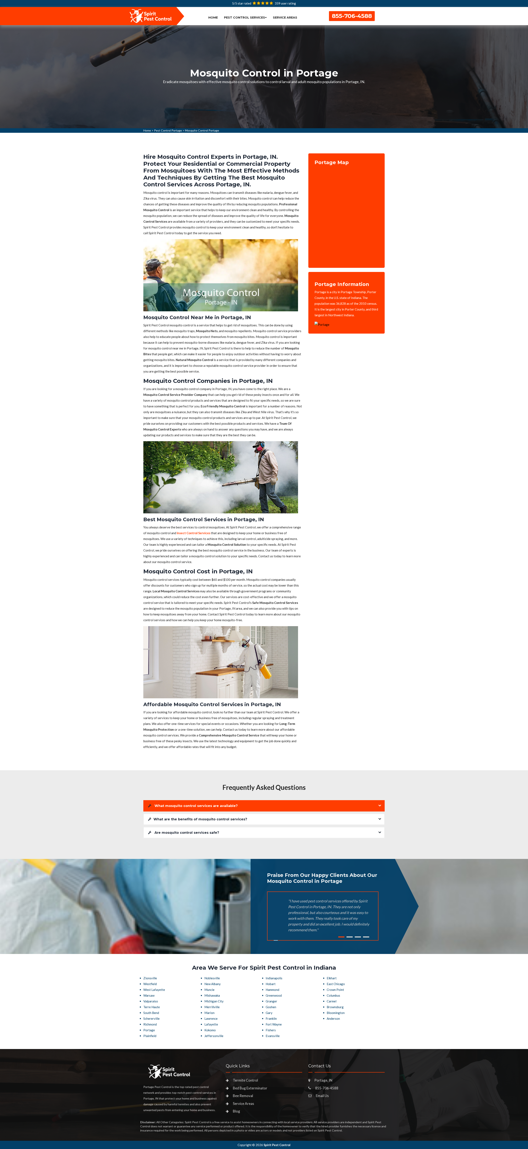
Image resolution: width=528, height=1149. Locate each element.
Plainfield (149, 1036)
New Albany (212, 984)
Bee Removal (243, 1096)
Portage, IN (323, 1080)
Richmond (150, 1024)
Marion (209, 1013)
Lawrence (211, 1018)
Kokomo (210, 1030)
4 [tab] (366, 936)
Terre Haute (151, 1007)
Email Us (322, 1096)
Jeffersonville (213, 1036)
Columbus (333, 995)
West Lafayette (154, 989)
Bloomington (336, 1013)
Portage (149, 1030)
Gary (269, 1013)
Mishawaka (212, 995)
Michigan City (214, 1001)
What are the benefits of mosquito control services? (200, 819)
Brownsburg (335, 1007)
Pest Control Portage (168, 130)
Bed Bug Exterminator (250, 1088)
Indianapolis (274, 978)
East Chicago (336, 984)
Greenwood (274, 995)
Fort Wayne (274, 1024)
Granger (271, 1001)
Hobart (271, 984)
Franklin (271, 1018)
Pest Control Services (244, 17)
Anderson (333, 1018)
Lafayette (211, 1024)
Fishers (271, 1030)
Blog (236, 1111)
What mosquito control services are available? (195, 806)
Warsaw (148, 995)
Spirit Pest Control (277, 1145)
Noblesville (212, 978)
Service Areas (285, 17)
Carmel (331, 1001)
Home (213, 17)
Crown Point (335, 989)
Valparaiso (150, 1001)
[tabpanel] (264, 76)
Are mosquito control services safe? (186, 833)
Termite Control (245, 1080)
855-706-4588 (352, 15)
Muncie (209, 989)
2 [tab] (349, 936)
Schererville (151, 1018)
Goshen (271, 1007)
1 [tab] (341, 936)
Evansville (273, 1036)
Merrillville (212, 1007)
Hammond (272, 989)
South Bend (151, 1013)
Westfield (150, 984)
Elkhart (332, 978)
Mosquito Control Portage (202, 130)
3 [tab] (358, 936)
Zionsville (150, 978)
